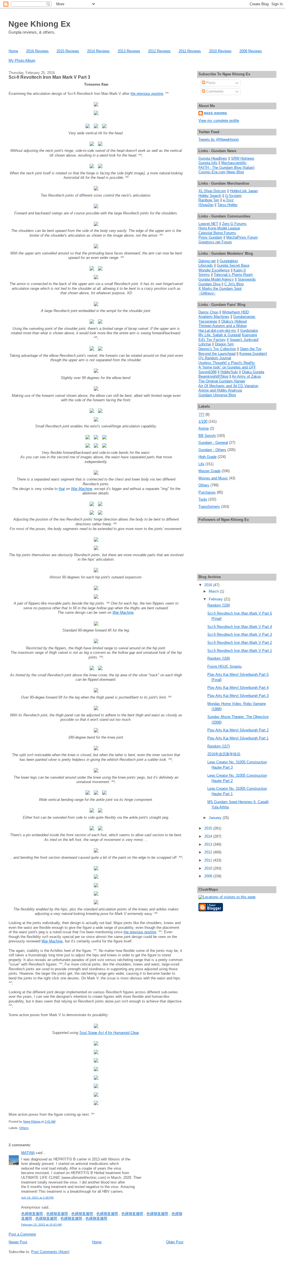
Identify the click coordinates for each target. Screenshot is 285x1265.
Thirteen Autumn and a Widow (222, 326)
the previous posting (147, 93)
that (62, 489)
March (214, 591)
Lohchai (204, 344)
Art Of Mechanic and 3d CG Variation (228, 386)
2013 (208, 844)
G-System (233, 196)
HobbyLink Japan (244, 191)
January (216, 818)
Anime (203, 428)
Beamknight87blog (213, 376)
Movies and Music (213, 478)
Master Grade (209, 471)
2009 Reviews (250, 51)
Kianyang (249, 335)
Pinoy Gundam (210, 237)
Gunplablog (229, 261)
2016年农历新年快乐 (223, 754)
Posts (210, 83)
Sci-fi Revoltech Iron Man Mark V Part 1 (239, 650)
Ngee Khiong (32, 1121)
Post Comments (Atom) (50, 1252)
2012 (208, 852)
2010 (208, 868)
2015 (208, 828)
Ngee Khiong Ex (39, 23)
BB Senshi (207, 436)
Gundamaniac (244, 317)
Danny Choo (208, 312)
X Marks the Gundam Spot (220, 288)
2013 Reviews (129, 51)
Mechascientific (234, 163)
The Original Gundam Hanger (221, 381)
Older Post (174, 1242)
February (216, 599)
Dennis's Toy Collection (217, 349)
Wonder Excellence (214, 270)
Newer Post (18, 1242)
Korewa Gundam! (253, 353)
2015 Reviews (67, 51)
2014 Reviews (98, 51)
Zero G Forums (234, 224)
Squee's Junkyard (244, 340)
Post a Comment (22, 1234)
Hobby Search (209, 196)
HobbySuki (229, 372)
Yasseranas (207, 321)
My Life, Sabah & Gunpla (218, 335)
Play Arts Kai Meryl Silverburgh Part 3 (238, 696)
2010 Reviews (220, 51)
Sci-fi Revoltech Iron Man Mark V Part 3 (239, 634)
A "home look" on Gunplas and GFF (227, 367)
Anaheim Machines (213, 317)
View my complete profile (218, 120)
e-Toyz (228, 200)
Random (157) (218, 746)
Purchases (207, 492)
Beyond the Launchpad (216, 353)
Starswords (247, 279)
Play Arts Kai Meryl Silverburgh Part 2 (238, 730)
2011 (208, 860)
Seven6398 (207, 372)
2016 (208, 585)
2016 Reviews (37, 51)
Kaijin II (240, 270)
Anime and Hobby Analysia (220, 390)
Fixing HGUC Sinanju (224, 666)
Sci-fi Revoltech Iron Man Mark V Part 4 (239, 627)
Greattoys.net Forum (215, 242)
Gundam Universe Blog (217, 395)
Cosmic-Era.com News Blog (221, 172)
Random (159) (218, 605)
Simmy (204, 275)
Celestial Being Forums (217, 233)
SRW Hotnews (242, 158)
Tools (202, 499)
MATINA (28, 1153)
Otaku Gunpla (253, 372)
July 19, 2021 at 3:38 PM (37, 1197)
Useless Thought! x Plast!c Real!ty (226, 363)
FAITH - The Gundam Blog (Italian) (226, 167)
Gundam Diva (209, 284)
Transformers (209, 506)
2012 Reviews (159, 51)
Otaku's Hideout (234, 321)
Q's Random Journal (214, 358)
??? (201, 414)
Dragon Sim (224, 344)
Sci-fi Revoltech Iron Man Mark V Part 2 (239, 642)
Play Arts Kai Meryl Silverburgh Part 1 (238, 738)
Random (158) (218, 658)
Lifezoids (205, 265)
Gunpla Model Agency (216, 279)
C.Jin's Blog (234, 284)
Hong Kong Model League (219, 228)
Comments (214, 91)
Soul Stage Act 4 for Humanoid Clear (109, 1033)
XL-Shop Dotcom (212, 191)
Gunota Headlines (212, 158)
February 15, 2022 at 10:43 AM (41, 1224)
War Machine (81, 489)
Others (24, 1128)
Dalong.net (207, 261)
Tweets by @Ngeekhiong (218, 139)
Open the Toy (251, 349)
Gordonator (249, 330)
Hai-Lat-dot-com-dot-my (217, 330)
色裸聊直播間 (32, 1214)
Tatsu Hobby (227, 205)
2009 (208, 876)
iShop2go (205, 205)
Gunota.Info (207, 163)
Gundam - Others (212, 450)
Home (13, 51)
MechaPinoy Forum (242, 237)
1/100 (202, 421)
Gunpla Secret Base (233, 265)
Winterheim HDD (235, 312)
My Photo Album (22, 60)
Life (201, 464)
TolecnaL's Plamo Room (233, 275)
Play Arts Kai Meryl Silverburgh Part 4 (238, 687)
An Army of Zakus (246, 376)
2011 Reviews (190, 51)
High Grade (207, 457)
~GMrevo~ (207, 293)
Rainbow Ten (208, 200)
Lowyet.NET (208, 224)
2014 (208, 836)
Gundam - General (213, 442)
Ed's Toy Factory (212, 340)
